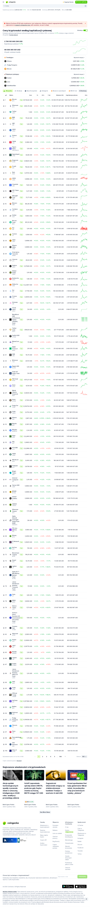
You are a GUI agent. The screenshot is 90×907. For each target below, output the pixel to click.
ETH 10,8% (57, 9)
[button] (45, 812)
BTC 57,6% (51, 9)
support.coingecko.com (22, 25)
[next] (65, 756)
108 (60, 756)
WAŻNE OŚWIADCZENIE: (10, 891)
